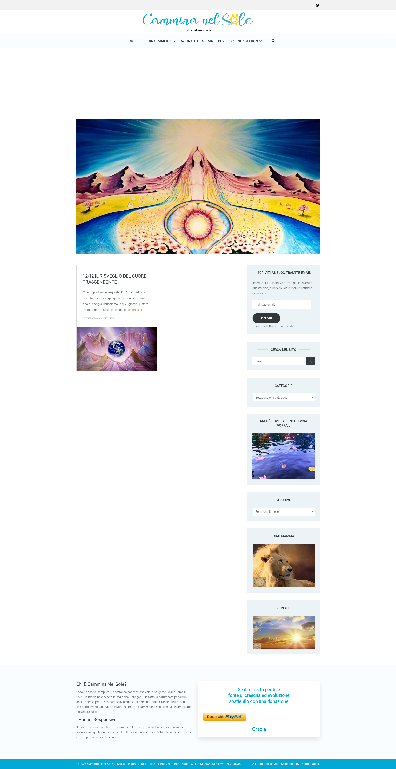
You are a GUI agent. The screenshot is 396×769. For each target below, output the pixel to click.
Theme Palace (310, 763)
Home (131, 41)
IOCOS (236, 763)
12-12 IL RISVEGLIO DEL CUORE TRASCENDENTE (114, 279)
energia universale (92, 317)
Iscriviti (266, 318)
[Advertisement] (198, 80)
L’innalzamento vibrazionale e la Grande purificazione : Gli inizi (201, 41)
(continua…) (134, 309)
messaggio (110, 317)
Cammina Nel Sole (100, 763)
